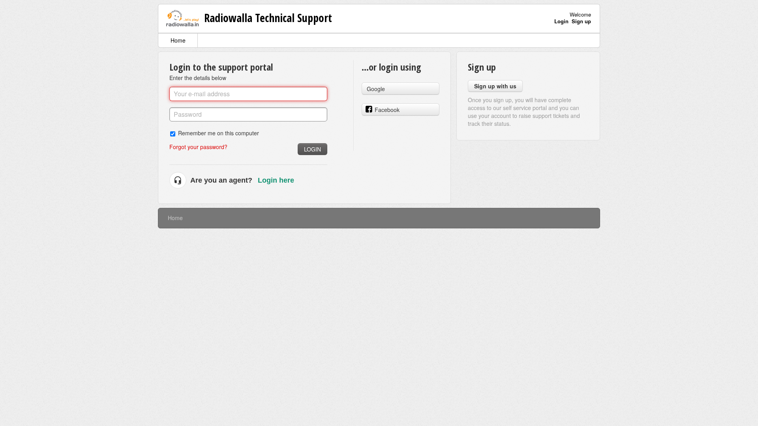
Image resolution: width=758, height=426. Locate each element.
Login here (276, 180)
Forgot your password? (198, 147)
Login (312, 149)
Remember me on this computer (218, 132)
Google (376, 89)
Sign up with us (495, 86)
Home (178, 40)
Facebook (387, 110)
